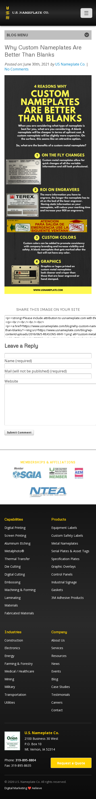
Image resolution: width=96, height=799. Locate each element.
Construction (13, 640)
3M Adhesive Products (67, 597)
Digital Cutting (14, 574)
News (55, 663)
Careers (57, 702)
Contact (57, 710)
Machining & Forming (19, 590)
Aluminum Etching (17, 543)
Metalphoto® (14, 551)
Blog (54, 679)
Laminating (12, 597)
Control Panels (62, 574)
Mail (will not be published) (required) (35, 371)
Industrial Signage (64, 582)
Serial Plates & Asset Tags (70, 551)
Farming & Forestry (18, 663)
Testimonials (60, 694)
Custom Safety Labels (67, 535)
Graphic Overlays (63, 566)
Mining (9, 679)
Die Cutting (12, 566)
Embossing (12, 582)
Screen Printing (15, 535)
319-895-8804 (25, 760)
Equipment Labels (64, 527)
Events (56, 671)
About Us (58, 640)
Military (9, 687)
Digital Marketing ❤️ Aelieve (23, 788)
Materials (11, 605)
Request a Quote (71, 763)
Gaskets (57, 590)
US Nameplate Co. (70, 64)
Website (11, 381)
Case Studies (60, 687)
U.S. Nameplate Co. (26, 13)
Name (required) (18, 360)
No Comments (16, 69)
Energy (9, 656)
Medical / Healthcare (19, 671)
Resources (59, 656)
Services (57, 648)
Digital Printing (14, 527)
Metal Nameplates (64, 543)
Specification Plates (65, 559)
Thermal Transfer (17, 559)
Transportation (15, 694)
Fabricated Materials (19, 613)
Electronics (12, 648)
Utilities (9, 702)
